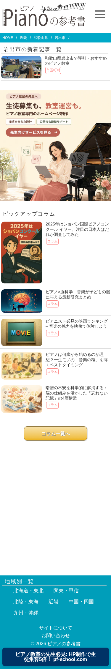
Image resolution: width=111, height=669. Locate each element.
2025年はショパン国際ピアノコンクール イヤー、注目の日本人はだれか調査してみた (77, 229)
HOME (7, 38)
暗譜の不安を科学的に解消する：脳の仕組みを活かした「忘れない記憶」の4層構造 (77, 392)
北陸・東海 (25, 602)
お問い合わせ (55, 635)
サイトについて (55, 627)
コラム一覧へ (55, 433)
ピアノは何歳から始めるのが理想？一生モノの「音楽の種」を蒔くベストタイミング (77, 359)
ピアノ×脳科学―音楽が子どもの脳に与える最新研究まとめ (78, 294)
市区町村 (53, 70)
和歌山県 (41, 38)
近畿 (23, 38)
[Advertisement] (55, 505)
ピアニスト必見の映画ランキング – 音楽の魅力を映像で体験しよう (77, 324)
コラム (52, 241)
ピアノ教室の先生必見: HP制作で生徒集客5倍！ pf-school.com (55, 656)
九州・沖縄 (25, 613)
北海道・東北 (28, 591)
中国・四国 (81, 602)
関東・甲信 (66, 591)
